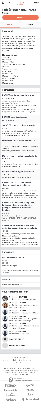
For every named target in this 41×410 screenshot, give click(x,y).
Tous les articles (22, 372)
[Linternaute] (10, 390)
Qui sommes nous (9, 368)
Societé (5, 370)
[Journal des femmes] (10, 385)
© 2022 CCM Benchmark (20, 374)
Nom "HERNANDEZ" (16, 339)
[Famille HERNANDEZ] (5, 345)
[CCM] (30, 385)
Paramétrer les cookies (31, 370)
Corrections (31, 372)
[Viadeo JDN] (30, 394)
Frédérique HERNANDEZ (18, 297)
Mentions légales (11, 372)
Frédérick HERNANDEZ (17, 316)
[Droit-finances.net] (30, 390)
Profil (9, 25)
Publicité (25, 368)
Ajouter (21, 17)
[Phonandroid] (30, 399)
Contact (19, 368)
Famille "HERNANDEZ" (17, 345)
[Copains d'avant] (10, 394)
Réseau (30, 25)
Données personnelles (16, 370)
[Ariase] (10, 399)
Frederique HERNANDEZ (18, 324)
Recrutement (33, 368)
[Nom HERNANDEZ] (5, 339)
